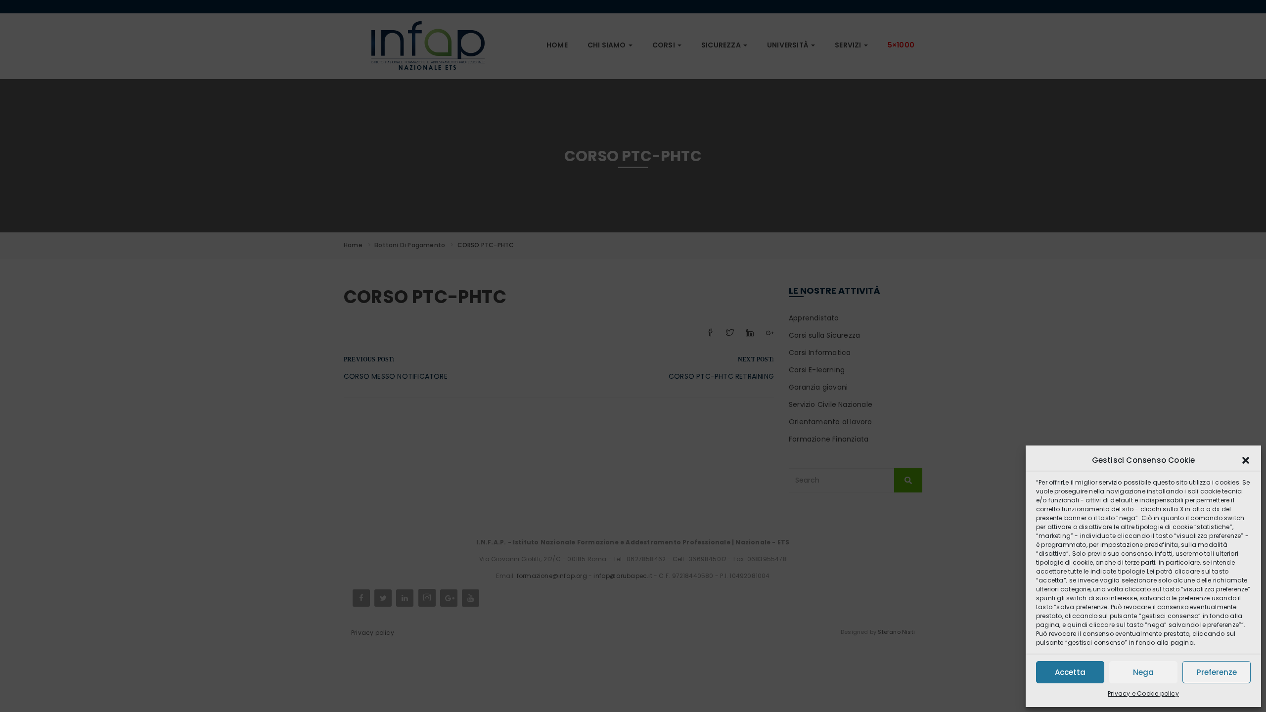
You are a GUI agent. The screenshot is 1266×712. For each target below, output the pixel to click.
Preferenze (1217, 672)
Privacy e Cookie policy (1143, 693)
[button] (1246, 460)
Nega (1143, 672)
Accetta (1070, 672)
